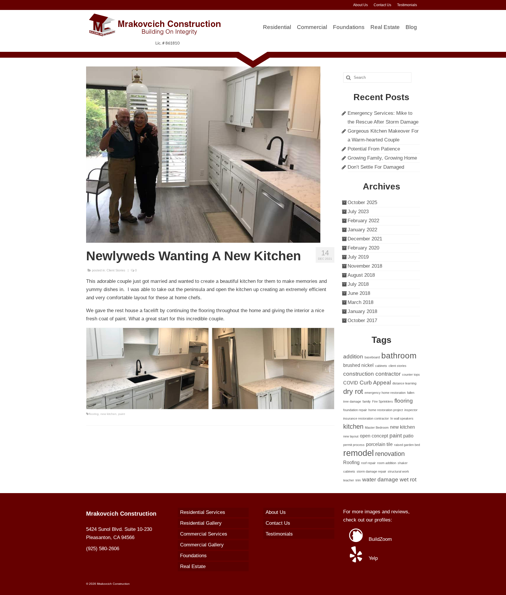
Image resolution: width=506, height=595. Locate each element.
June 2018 (359, 293)
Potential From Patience (374, 149)
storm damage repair (371, 471)
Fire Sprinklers (382, 401)
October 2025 (362, 202)
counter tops (411, 374)
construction (358, 374)
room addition (386, 463)
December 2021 (365, 239)
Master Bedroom (377, 427)
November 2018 (365, 266)
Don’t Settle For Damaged (376, 167)
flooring (94, 414)
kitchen (353, 426)
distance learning (404, 383)
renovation (390, 453)
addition (353, 356)
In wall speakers (401, 418)
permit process (354, 445)
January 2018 (362, 311)
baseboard (372, 357)
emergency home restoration (385, 392)
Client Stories (116, 270)
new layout (350, 436)
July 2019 (358, 257)
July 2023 (358, 211)
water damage (380, 479)
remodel (358, 453)
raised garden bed (407, 445)
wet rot (408, 479)
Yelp (372, 558)
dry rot (353, 391)
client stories (397, 365)
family (367, 401)
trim (358, 480)
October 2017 (362, 320)
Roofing (351, 462)
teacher (348, 480)
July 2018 (358, 284)
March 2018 (360, 302)
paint (121, 414)
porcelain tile (379, 444)
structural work (398, 471)
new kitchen (108, 414)
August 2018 (361, 275)
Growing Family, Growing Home (382, 158)
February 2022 (363, 220)
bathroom (398, 355)
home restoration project (385, 410)
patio (408, 435)
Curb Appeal (375, 382)
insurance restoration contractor (366, 418)
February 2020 (363, 248)
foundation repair (355, 410)
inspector (411, 410)
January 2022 (362, 229)
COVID (350, 382)
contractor (388, 374)
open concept (374, 435)
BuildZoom (379, 539)
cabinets (381, 365)
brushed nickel (358, 365)
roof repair (368, 463)
